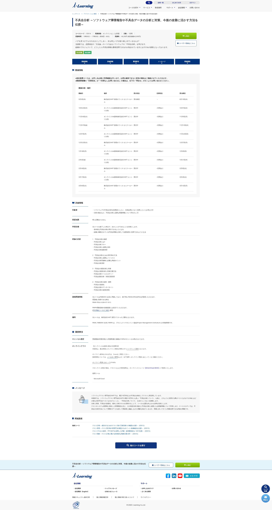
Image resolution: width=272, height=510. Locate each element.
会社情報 (181, 7)
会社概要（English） (82, 491)
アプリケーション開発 (90, 14)
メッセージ (161, 61)
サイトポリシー (146, 497)
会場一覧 (161, 2)
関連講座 (187, 61)
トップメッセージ (111, 488)
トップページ (76, 14)
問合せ (265, 500)
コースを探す (133, 7)
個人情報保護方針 (102, 497)
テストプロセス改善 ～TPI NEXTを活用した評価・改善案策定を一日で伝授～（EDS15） (121, 431)
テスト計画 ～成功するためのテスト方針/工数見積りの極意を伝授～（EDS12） (118, 425)
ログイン (193, 2)
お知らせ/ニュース (111, 491)
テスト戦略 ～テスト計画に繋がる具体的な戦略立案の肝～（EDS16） (115, 434)
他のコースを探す (137, 445)
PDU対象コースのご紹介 (101, 310)
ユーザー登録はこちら (187, 43)
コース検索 (265, 490)
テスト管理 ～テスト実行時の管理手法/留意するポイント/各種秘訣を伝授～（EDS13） (121, 428)
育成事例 (158, 7)
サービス (146, 7)
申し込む (186, 36)
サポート (169, 7)
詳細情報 (110, 61)
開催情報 (85, 61)
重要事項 (136, 61)
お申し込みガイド (148, 488)
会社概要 (78, 488)
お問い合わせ (195, 7)
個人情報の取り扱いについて (124, 497)
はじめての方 (176, 2)
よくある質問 (146, 491)
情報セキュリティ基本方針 (81, 497)
